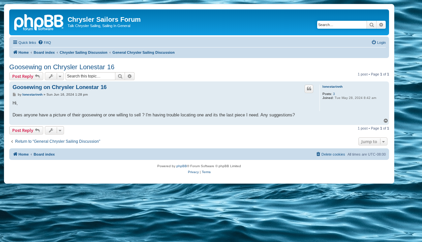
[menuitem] (44, 42)
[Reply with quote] (309, 89)
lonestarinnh (332, 86)
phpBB (181, 166)
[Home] (39, 21)
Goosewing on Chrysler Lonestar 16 (61, 67)
